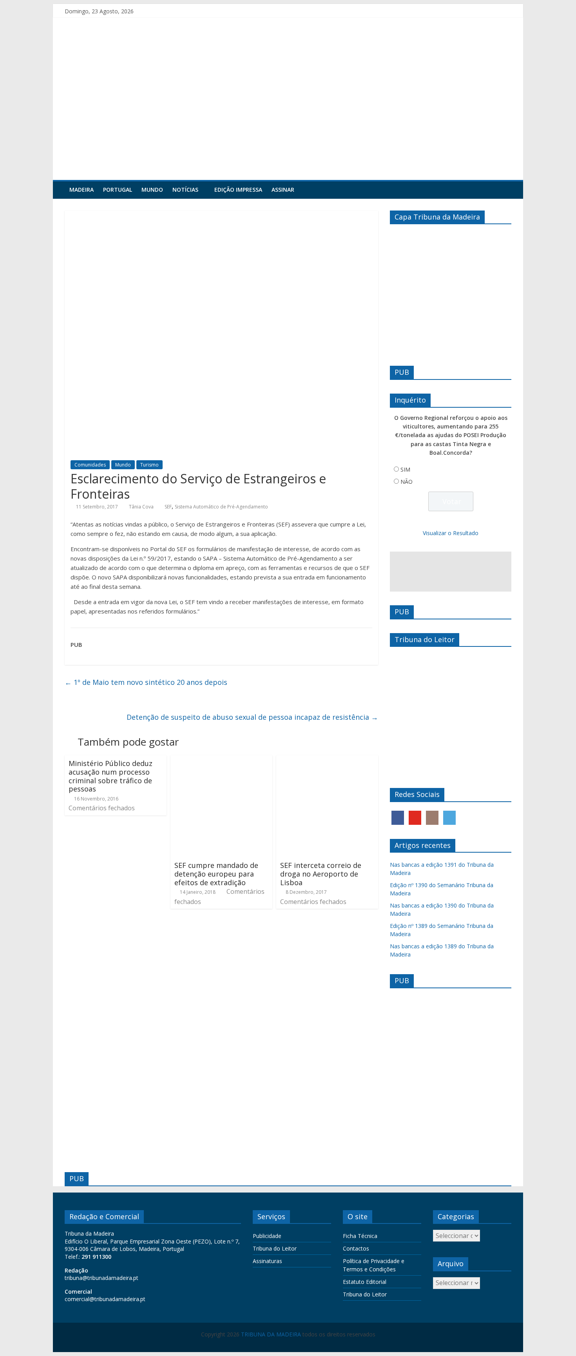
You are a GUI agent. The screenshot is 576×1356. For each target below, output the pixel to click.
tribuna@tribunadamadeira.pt (101, 1278)
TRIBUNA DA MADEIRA (271, 1334)
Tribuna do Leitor (275, 1248)
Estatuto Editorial (364, 1281)
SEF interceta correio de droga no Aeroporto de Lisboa (320, 873)
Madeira (81, 189)
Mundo (152, 189)
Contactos (356, 1248)
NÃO (406, 481)
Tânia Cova (141, 506)
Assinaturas (267, 1261)
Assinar (283, 189)
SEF (168, 506)
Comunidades (90, 464)
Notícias (185, 189)
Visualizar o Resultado (450, 533)
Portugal (117, 189)
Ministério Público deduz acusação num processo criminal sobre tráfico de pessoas (110, 776)
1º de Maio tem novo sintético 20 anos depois (146, 682)
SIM (405, 469)
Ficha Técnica (360, 1236)
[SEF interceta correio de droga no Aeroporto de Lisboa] (327, 760)
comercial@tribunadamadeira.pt (105, 1299)
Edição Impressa (238, 189)
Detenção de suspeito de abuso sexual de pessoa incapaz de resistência (252, 717)
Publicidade (267, 1236)
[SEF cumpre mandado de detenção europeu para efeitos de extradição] (221, 760)
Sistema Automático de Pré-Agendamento (221, 506)
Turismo (149, 464)
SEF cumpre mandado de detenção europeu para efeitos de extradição (216, 873)
